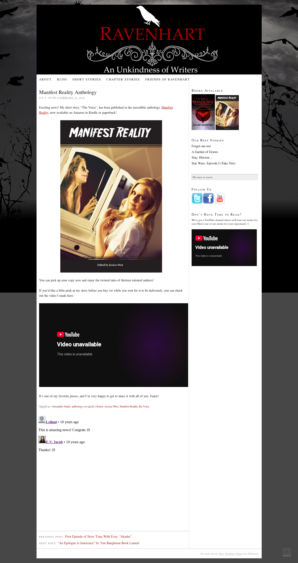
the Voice (144, 406)
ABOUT (45, 79)
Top (287, 552)
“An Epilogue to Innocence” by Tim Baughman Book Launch (98, 543)
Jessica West (111, 406)
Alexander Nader (60, 406)
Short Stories (86, 79)
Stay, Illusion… (202, 157)
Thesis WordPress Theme (230, 553)
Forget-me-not (201, 146)
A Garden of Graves (205, 152)
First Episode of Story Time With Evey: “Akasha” (98, 536)
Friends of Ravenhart (167, 79)
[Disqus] (113, 472)
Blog (62, 79)
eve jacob (89, 406)
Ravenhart (153, 39)
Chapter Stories (123, 79)
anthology (77, 406)
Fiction (99, 406)
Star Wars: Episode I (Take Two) (213, 163)
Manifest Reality (129, 406)
